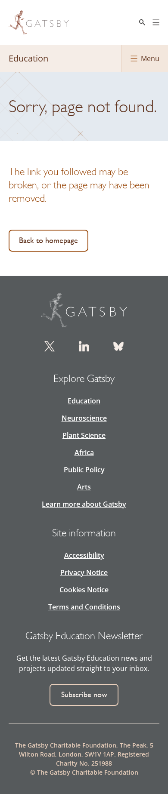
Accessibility (84, 555)
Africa (84, 452)
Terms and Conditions (84, 607)
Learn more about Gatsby (84, 504)
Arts (84, 487)
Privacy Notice (84, 572)
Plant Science (84, 435)
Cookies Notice (84, 589)
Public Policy (84, 469)
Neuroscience (84, 418)
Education (84, 401)
